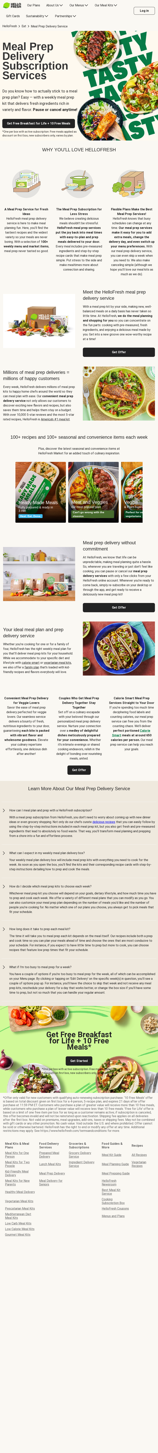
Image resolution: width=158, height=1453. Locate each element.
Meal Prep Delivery (52, 1173)
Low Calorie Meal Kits (19, 1229)
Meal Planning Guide (115, 1164)
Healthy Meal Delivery (20, 1192)
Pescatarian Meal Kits (20, 1208)
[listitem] (26, 218)
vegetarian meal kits (57, 663)
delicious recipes (103, 822)
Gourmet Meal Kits (17, 1234)
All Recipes (139, 1155)
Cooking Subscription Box (113, 1201)
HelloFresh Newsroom (109, 1182)
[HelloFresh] (12, 5)
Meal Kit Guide (111, 1155)
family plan (31, 667)
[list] (79, 492)
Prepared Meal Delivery (49, 1154)
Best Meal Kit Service (111, 1192)
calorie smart (31, 663)
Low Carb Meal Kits (18, 1223)
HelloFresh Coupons (115, 1208)
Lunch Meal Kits (50, 1164)
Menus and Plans (113, 1216)
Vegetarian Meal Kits (19, 1201)
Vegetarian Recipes (139, 1164)
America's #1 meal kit (55, 419)
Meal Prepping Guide (116, 1173)
